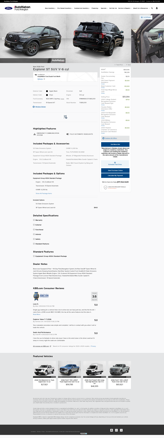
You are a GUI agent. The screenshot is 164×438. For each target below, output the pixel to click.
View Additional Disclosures (52, 431)
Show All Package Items (44, 193)
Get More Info (115, 144)
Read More (36, 314)
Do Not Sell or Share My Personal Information (69, 431)
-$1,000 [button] (127, 80)
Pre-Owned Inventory (64, 8)
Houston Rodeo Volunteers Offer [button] (106, 108)
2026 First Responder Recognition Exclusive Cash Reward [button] (108, 115)
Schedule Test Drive (115, 164)
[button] (65, 220)
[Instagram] (117, 430)
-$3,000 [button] (126, 86)
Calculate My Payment (115, 175)
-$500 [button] (127, 90)
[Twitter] (121, 430)
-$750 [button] (127, 99)
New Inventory (49, 8)
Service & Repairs (124, 8)
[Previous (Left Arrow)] (3, 38)
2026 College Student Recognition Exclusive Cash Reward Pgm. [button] (108, 102)
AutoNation (33, 431)
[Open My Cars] (156, 8)
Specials (103, 8)
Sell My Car (113, 8)
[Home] (8, 8)
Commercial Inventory (81, 8)
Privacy (93, 346)
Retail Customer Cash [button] (108, 86)
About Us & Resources (140, 8)
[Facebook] (112, 430)
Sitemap (39, 431)
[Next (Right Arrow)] (161, 38)
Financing (95, 8)
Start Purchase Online (115, 170)
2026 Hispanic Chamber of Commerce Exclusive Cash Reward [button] (109, 130)
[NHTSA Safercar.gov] (115, 188)
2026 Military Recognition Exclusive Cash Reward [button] (108, 122)
